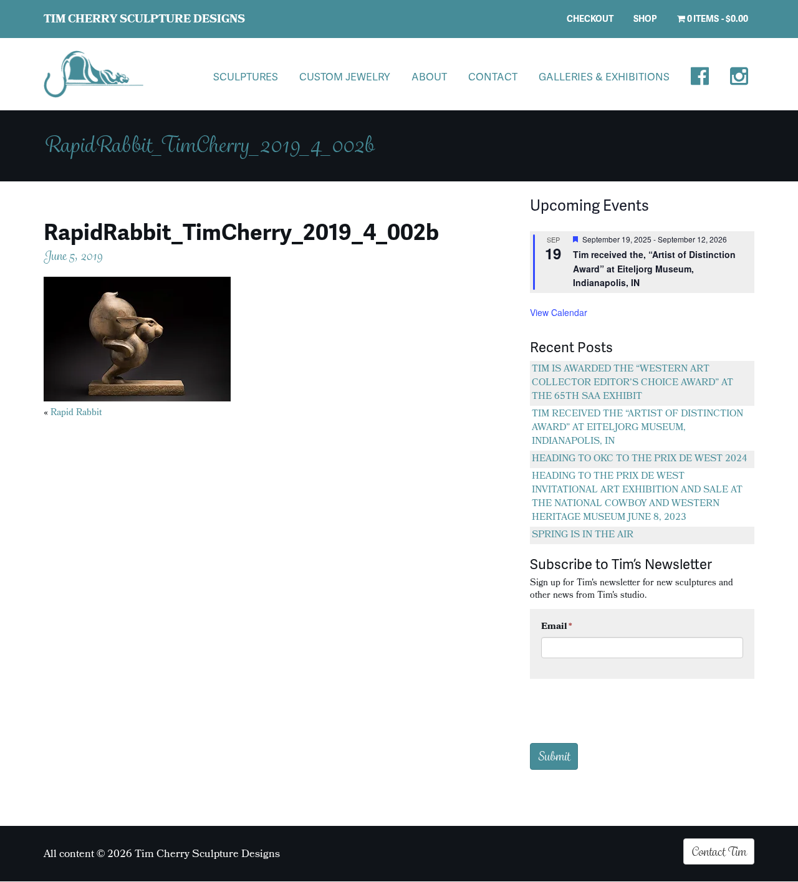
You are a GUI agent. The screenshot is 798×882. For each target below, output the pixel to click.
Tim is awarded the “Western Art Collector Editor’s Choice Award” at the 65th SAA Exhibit (632, 383)
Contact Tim (718, 851)
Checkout (590, 18)
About (429, 76)
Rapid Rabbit (76, 413)
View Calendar (558, 312)
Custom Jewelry (344, 76)
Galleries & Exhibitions (604, 76)
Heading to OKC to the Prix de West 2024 (640, 459)
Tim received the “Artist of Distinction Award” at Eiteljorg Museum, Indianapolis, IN (637, 428)
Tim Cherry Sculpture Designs (144, 20)
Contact (492, 76)
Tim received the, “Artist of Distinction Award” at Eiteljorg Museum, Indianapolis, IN (654, 268)
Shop (645, 18)
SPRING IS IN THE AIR (582, 535)
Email (556, 627)
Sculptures (245, 76)
